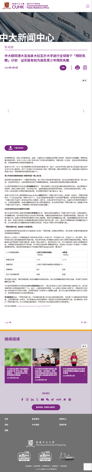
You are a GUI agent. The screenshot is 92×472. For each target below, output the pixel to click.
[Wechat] (47, 399)
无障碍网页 (46, 466)
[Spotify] (69, 399)
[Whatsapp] (70, 70)
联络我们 (55, 466)
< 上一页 (8, 322)
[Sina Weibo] (65, 70)
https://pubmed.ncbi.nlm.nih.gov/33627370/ (34, 306)
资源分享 (62, 425)
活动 (6, 425)
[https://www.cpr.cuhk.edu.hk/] (37, 5)
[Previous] (8, 111)
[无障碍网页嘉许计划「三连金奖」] (24, 456)
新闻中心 (62, 419)
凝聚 (6, 430)
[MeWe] (76, 70)
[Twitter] (54, 70)
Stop (85, 80)
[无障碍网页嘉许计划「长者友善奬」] (45, 456)
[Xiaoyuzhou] (64, 399)
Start (83, 80)
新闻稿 (9, 47)
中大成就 (35, 425)
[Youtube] (42, 399)
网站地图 (63, 466)
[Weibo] (52, 399)
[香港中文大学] (13, 5)
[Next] (83, 111)
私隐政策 (28, 466)
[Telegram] (59, 70)
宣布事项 (35, 419)
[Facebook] (43, 70)
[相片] (46, 105)
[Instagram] (27, 399)
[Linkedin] (48, 70)
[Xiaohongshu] (58, 399)
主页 (6, 419)
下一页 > (84, 322)
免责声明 (37, 466)
